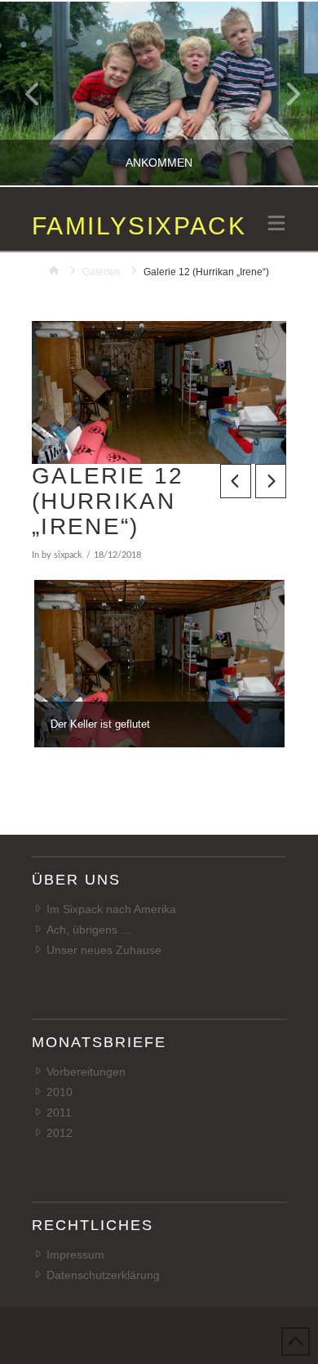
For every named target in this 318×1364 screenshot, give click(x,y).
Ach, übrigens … (89, 929)
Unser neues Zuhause (103, 949)
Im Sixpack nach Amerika (111, 909)
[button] (276, 224)
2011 (59, 1112)
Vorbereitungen (86, 1071)
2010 (59, 1092)
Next (283, 93)
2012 (59, 1132)
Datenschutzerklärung (103, 1275)
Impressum (75, 1254)
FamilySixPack (139, 226)
